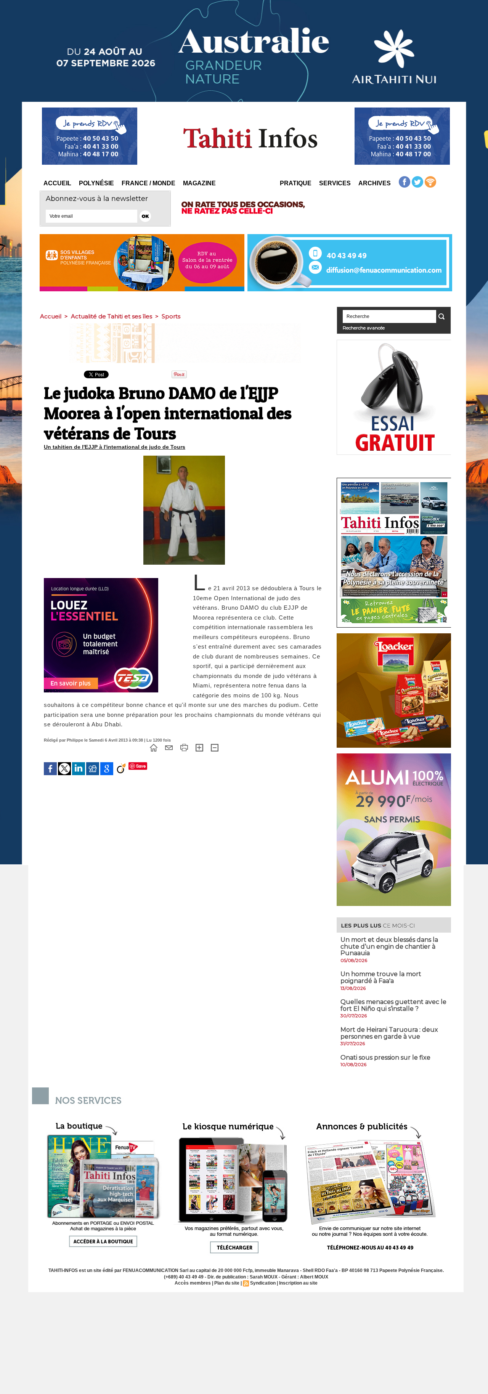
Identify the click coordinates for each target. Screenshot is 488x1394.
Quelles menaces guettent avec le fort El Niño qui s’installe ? (393, 1005)
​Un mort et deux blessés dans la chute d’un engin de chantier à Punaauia (389, 946)
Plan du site (226, 1283)
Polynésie (96, 183)
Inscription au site (298, 1283)
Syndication (263, 1283)
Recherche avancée (364, 328)
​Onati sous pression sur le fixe (385, 1057)
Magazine (199, 183)
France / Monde (148, 183)
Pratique (295, 183)
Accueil (57, 183)
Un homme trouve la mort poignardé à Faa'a (380, 977)
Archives (374, 183)
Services (335, 183)
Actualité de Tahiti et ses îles (111, 316)
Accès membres (193, 1283)
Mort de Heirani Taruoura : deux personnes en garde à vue (389, 1033)
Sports (171, 316)
